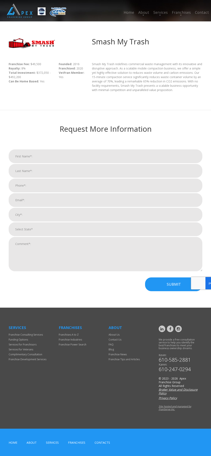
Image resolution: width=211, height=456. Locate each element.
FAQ (111, 344)
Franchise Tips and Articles (124, 359)
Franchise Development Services (27, 359)
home (13, 442)
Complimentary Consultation (25, 354)
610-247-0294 (175, 369)
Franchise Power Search (72, 344)
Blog (111, 349)
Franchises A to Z (69, 334)
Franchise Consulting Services (26, 334)
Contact (202, 12)
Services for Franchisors (22, 344)
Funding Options (18, 339)
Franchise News (118, 354)
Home (129, 12)
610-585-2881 (175, 359)
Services (160, 12)
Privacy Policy (168, 398)
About (143, 12)
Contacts (102, 442)
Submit (174, 284)
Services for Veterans (21, 349)
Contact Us (115, 339)
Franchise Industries (70, 339)
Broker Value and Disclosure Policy (178, 391)
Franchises (181, 12)
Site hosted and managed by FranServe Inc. (175, 408)
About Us (114, 334)
